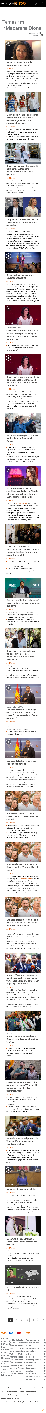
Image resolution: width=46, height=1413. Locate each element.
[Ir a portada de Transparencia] (35, 1333)
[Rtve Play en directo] (11, 3)
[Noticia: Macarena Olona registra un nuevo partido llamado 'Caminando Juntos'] (23, 438)
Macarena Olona (22, 503)
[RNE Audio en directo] (15, 3)
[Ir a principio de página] (43, 1410)
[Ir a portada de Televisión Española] (12, 1333)
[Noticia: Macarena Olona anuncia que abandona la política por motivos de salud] (23, 1238)
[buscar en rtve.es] (42, 3)
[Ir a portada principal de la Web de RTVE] (4, 1333)
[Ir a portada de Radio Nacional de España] (21, 1333)
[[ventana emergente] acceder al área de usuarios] (36, 3)
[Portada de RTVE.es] (22, 4)
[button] (2, 1319)
